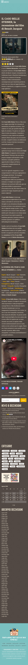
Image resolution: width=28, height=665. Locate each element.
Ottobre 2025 (4, 531)
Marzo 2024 (4, 565)
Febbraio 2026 (5, 523)
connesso (9, 395)
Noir (11, 461)
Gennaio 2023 (5, 591)
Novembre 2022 (5, 594)
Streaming (5, 466)
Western (5, 469)
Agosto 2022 (4, 600)
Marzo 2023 (4, 587)
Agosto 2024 (4, 556)
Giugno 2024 (4, 560)
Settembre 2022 (5, 598)
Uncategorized (21, 466)
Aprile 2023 (4, 585)
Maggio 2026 (4, 518)
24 (3, 499)
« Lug (13, 505)
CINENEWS (9, 643)
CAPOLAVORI (15, 643)
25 (6, 499)
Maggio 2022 (4, 605)
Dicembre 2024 (5, 549)
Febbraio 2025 (5, 545)
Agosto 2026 (4, 512)
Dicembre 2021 (5, 614)
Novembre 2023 (5, 572)
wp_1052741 (10, 35)
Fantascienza (15, 456)
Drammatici (6, 456)
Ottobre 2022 (4, 596)
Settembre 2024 (5, 554)
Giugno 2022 (4, 603)
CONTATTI (23, 645)
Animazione (6, 451)
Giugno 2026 (4, 516)
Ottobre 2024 (5, 552)
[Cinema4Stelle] (14, 9)
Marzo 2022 (4, 609)
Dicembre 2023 (5, 571)
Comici (12, 453)
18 (6, 497)
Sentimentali (14, 463)
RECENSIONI (5, 645)
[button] (2, 2)
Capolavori (22, 451)
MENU (6, 2)
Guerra (4, 458)
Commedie (19, 453)
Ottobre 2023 (4, 574)
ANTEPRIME (22, 643)
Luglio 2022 (4, 601)
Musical (5, 461)
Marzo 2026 (4, 521)
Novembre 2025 (5, 529)
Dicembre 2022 (5, 592)
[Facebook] (3, 388)
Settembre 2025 (5, 532)
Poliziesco (17, 461)
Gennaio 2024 (5, 569)
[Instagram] (6, 388)
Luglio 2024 (4, 558)
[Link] (17, 388)
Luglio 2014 (4, 616)
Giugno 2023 (4, 581)
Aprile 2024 (4, 563)
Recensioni (15, 35)
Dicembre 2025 (5, 527)
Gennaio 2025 (5, 547)
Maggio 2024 (5, 561)
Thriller (13, 466)
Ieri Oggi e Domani (20, 458)
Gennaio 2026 (5, 525)
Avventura (14, 451)
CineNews (5, 453)
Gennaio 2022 (5, 612)
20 (14, 497)
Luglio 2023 (4, 580)
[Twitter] (10, 388)
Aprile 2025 (4, 542)
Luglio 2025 (4, 536)
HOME (3, 643)
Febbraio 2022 (5, 610)
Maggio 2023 (4, 583)
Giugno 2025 (4, 538)
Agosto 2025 (4, 534)
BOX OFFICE (12, 645)
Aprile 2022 (4, 607)
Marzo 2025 (4, 543)
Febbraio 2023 (5, 589)
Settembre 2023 (5, 576)
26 (10, 499)
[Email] (14, 388)
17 (3, 497)
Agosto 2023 (4, 578)
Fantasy (23, 456)
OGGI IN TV (18, 645)
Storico (21, 463)
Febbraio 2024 (5, 567)
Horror (11, 458)
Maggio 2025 (4, 540)
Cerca (23, 400)
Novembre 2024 (5, 551)
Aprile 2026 (4, 520)
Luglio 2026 (4, 514)
